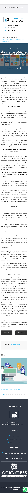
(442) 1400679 (12, 31)
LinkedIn (17, 10)
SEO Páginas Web (14, 49)
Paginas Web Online (21, 61)
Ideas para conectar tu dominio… (11, 387)
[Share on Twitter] (17, 68)
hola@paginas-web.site (15, 439)
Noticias (15, 59)
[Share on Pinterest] (20, 68)
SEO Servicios (14, 63)
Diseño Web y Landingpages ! (9, 37)
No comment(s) (22, 57)
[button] (24, 489)
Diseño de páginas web (10, 61)
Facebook (11, 10)
